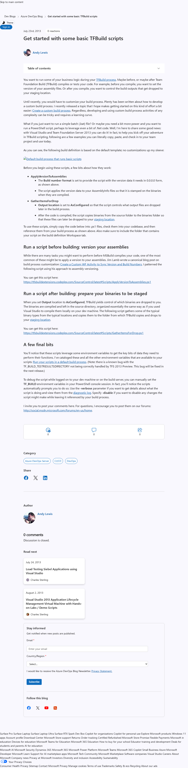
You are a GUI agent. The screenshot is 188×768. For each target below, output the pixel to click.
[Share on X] (35, 478)
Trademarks (108, 766)
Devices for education (24, 741)
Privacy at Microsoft (40, 758)
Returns (76, 737)
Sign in (6, 26)
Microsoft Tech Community (83, 754)
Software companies (135, 754)
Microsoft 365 (60, 749)
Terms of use (94, 766)
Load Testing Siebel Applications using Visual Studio (51, 571)
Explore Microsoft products (156, 733)
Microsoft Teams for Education (53, 741)
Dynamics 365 (43, 749)
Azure (162, 749)
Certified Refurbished (109, 737)
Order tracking (89, 737)
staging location (104, 219)
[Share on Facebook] (26, 478)
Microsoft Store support (57, 737)
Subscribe (34, 681)
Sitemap (33, 766)
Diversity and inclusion (75, 758)
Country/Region (36, 656)
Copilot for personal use (127, 733)
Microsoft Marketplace (111, 754)
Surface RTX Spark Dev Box (69, 733)
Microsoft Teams (107, 749)
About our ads (149, 766)
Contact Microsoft (49, 766)
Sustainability (110, 758)
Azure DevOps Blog (32, 16)
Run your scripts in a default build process (59, 362)
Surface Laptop (21, 733)
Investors (57, 758)
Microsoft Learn (21, 754)
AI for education (34, 745)
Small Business (150, 749)
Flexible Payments (160, 737)
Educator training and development (151, 741)
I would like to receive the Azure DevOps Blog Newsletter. (69, 671)
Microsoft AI (7, 749)
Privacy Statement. (101, 671)
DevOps (71, 461)
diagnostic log (82, 393)
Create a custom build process (51, 110)
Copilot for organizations (99, 733)
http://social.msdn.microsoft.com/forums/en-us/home (58, 410)
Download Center (33, 737)
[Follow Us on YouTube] (46, 709)
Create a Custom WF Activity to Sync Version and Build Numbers (101, 264)
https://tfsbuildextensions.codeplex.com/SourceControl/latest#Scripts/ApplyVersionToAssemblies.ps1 (87, 282)
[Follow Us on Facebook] (29, 709)
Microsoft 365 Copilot (129, 749)
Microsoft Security (25, 749)
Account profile (14, 737)
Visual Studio (154, 754)
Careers (167, 754)
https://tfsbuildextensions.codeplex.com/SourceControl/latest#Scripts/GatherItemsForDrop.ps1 (84, 333)
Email (30, 640)
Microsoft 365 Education (85, 741)
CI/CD (58, 461)
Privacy (64, 766)
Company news (20, 758)
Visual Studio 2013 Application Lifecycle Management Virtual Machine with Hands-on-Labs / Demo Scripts (54, 603)
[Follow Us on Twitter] (37, 709)
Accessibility (95, 758)
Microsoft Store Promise (135, 737)
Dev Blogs (10, 16)
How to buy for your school (114, 741)
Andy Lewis (40, 52)
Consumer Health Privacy (14, 766)
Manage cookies (77, 766)
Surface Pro (6, 733)
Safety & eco (122, 766)
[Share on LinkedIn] (45, 478)
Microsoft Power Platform (83, 749)
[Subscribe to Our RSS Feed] (55, 709)
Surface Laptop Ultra (42, 733)
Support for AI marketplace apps (48, 754)
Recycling (135, 766)
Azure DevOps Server (37, 461)
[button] (53, 159)
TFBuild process (106, 79)
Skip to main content (11, 2)
